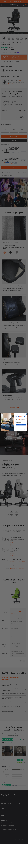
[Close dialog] (26, 414)
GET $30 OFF (20, 424)
